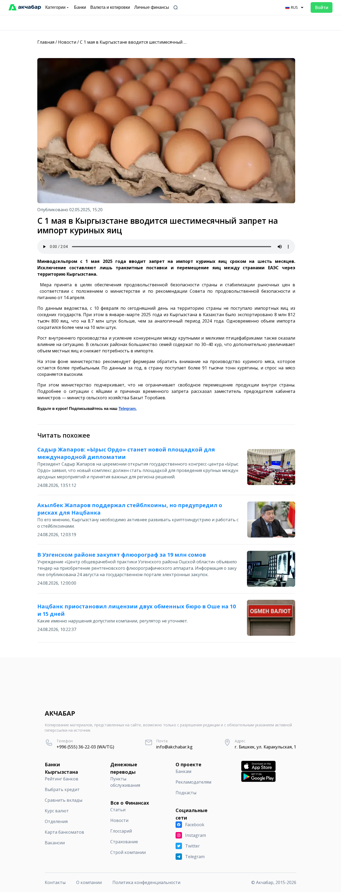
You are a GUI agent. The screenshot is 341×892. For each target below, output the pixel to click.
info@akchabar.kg (174, 747)
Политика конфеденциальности (146, 882)
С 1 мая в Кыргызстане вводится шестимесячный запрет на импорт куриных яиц (164, 42)
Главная (45, 42)
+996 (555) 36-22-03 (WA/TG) (85, 747)
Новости (67, 42)
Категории (55, 7)
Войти (321, 7)
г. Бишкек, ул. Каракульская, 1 (265, 747)
